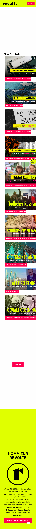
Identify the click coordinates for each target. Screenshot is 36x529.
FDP (18, 238)
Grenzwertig (18, 105)
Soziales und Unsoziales (22, 79)
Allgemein (9, 79)
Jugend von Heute (20, 158)
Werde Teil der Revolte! (18, 521)
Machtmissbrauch (20, 211)
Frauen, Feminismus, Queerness (24, 185)
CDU (15, 238)
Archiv (18, 364)
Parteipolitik (24, 238)
